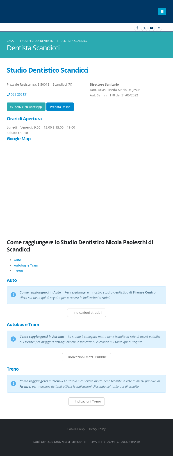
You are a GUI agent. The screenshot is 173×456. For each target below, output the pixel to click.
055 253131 (19, 94)
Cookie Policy (76, 429)
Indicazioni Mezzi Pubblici (87, 357)
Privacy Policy (96, 429)
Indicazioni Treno (87, 401)
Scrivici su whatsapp (28, 107)
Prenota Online (60, 107)
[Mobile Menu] (162, 11)
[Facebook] (137, 28)
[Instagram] (159, 28)
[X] (144, 28)
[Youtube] (151, 28)
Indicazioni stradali (87, 312)
